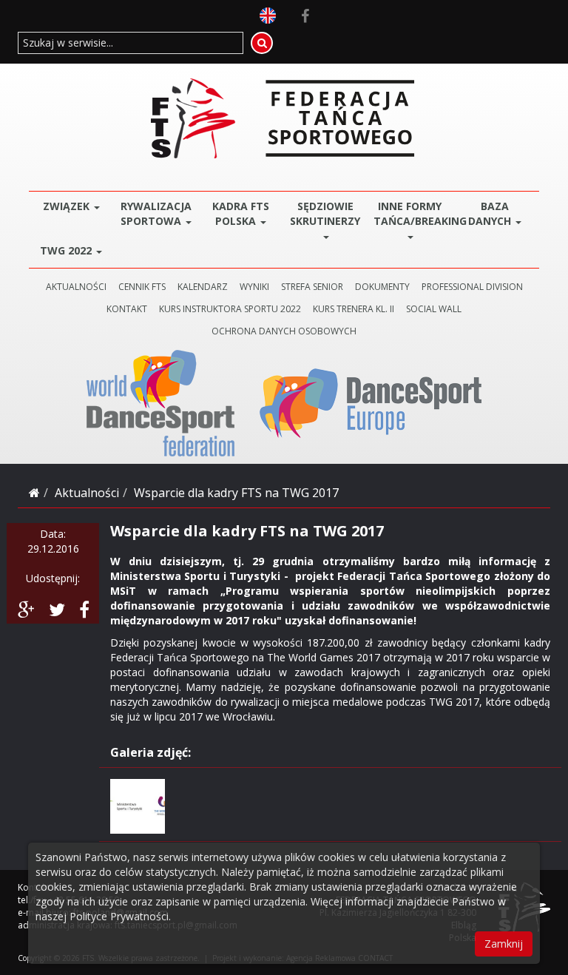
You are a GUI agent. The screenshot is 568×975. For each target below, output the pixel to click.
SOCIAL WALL (434, 309)
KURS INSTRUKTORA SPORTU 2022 (230, 309)
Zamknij (503, 944)
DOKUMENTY (382, 286)
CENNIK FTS (142, 286)
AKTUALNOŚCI (76, 286)
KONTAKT (126, 309)
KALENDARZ (203, 286)
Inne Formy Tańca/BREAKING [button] (413, 213)
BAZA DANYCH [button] (491, 213)
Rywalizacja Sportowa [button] (156, 213)
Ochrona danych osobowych (284, 331)
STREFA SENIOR (312, 286)
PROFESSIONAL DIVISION (472, 286)
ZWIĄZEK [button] (67, 206)
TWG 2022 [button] (67, 250)
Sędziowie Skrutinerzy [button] (325, 213)
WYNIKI (254, 286)
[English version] (268, 14)
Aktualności (87, 493)
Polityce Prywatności (119, 916)
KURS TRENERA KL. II (353, 309)
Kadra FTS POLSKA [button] (240, 213)
